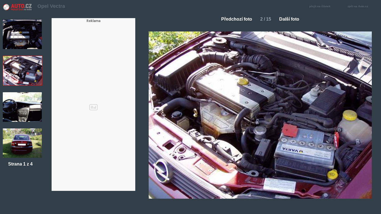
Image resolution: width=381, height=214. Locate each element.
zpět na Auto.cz (358, 6)
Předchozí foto (236, 19)
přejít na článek (320, 6)
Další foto (289, 19)
